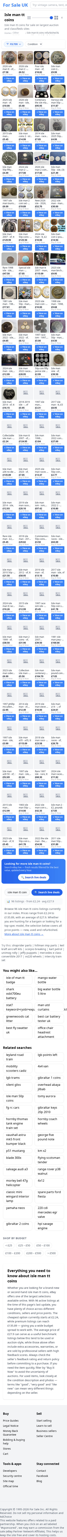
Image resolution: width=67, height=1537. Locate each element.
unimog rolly (9, 952)
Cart (5, 1453)
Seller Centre (44, 1436)
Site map (8, 1481)
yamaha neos (15, 1208)
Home (7, 33)
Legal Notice (10, 1425)
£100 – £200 (12, 1253)
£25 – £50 (24, 1245)
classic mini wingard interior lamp (17, 1196)
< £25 (8, 1245)
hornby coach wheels (47, 1121)
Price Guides (11, 1420)
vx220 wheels (33, 956)
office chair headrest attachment (46, 1032)
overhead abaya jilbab (49, 1087)
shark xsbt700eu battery (13, 993)
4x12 (41, 1181)
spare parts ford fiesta (49, 1194)
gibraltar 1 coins (49, 1078)
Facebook (42, 1476)
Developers (10, 1470)
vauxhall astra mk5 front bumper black (16, 1139)
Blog (39, 1481)
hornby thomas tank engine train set (17, 1123)
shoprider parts (22, 945)
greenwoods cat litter (17, 1018)
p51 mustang (15, 1151)
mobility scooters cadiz (16, 1068)
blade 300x (13, 1158)
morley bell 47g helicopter (17, 1183)
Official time (10, 1486)
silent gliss (13, 1085)
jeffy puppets (28, 952)
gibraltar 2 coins (17, 1224)
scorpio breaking (35, 949)
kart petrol (55, 949)
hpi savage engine (45, 1226)
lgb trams (13, 1078)
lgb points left (47, 1055)
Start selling (44, 1420)
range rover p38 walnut (49, 1171)
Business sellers (46, 1431)
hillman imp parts (46, 945)
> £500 (51, 1253)
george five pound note (46, 1137)
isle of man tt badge (15, 980)
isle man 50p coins (15, 1098)
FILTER (14, 44)
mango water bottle (47, 980)
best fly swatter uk (17, 1030)
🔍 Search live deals (47, 892)
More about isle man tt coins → (24, 934)
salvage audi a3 (17, 1169)
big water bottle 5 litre (49, 991)
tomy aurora (46, 1096)
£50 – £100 (43, 1245)
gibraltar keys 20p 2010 (47, 1109)
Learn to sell (44, 1425)
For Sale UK (15, 5)
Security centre (12, 1476)
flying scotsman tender (49, 1160)
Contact (41, 1470)
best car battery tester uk (49, 1018)
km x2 (42, 1151)
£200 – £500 (33, 1253)
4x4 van (43, 1066)
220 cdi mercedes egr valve (47, 1212)
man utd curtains (44, 1007)
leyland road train (15, 1057)
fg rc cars (12, 1107)
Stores (7, 1448)
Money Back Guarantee (10, 1432)
